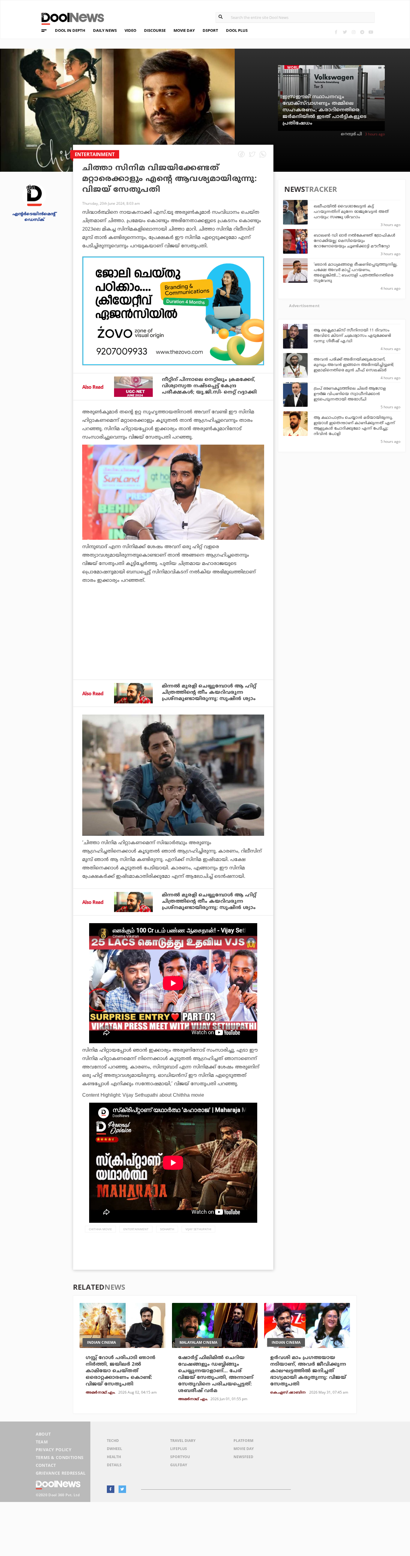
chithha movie (100, 1229)
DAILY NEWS (105, 30)
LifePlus (178, 1448)
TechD (113, 1440)
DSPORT (210, 30)
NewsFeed (243, 1456)
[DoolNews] (69, 18)
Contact (46, 1465)
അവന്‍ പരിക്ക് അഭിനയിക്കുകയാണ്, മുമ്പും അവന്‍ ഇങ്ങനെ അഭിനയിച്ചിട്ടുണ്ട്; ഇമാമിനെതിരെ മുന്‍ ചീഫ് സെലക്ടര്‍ (354, 365)
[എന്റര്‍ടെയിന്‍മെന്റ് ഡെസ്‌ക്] (34, 195)
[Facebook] (336, 32)
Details (114, 1464)
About (43, 1434)
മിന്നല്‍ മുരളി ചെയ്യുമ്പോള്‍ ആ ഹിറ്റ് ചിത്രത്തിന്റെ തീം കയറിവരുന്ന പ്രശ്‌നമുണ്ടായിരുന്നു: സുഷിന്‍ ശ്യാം (209, 692)
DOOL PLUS (237, 30)
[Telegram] (362, 32)
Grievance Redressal (61, 1473)
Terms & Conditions (60, 1457)
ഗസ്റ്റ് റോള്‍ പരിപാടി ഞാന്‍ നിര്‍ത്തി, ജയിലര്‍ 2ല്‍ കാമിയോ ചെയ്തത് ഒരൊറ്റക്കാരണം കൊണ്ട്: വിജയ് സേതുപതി (120, 1371)
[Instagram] (353, 32)
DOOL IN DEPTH (70, 30)
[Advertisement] (173, 311)
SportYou (180, 1456)
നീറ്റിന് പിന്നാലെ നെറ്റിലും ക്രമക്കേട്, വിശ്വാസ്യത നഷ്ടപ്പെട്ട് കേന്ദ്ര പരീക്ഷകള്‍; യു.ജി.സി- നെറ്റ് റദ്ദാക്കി (209, 386)
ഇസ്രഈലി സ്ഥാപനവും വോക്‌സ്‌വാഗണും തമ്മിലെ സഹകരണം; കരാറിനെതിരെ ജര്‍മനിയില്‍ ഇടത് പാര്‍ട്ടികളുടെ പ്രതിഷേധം (324, 110)
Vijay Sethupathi (198, 1229)
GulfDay (178, 1464)
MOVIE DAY (184, 30)
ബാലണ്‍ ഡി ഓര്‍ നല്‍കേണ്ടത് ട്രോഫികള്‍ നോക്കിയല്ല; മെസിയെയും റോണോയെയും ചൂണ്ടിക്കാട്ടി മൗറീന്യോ (354, 241)
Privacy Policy (53, 1449)
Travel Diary (182, 1440)
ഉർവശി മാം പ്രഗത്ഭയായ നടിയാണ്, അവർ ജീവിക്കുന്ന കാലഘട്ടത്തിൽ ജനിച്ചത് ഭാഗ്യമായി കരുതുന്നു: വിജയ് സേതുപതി (308, 1371)
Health (114, 1456)
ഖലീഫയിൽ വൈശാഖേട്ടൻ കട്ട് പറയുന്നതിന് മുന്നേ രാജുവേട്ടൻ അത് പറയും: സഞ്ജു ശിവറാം (351, 212)
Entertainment (136, 1229)
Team (42, 1442)
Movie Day (244, 1448)
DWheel (114, 1448)
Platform (243, 1440)
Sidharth (167, 1229)
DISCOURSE (155, 30)
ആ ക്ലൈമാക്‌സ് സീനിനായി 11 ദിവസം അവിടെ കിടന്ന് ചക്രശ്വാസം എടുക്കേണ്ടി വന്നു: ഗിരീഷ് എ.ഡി (352, 336)
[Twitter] (344, 32)
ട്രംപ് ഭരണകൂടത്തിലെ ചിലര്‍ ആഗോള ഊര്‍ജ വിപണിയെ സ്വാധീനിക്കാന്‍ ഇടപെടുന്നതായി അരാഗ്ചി (350, 394)
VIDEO (130, 30)
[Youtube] (371, 32)
